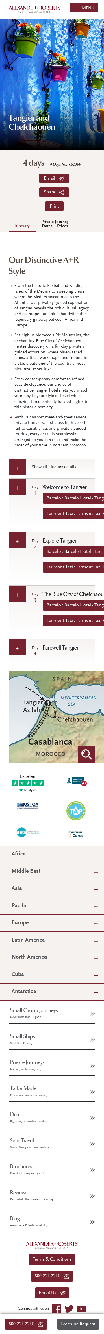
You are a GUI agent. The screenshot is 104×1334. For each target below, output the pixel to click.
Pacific (19, 906)
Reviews (31, 1195)
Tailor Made (28, 1091)
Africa (19, 854)
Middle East (26, 871)
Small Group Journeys (34, 1013)
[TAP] (76, 810)
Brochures (27, 1169)
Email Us (49, 1293)
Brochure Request (78, 1324)
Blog (29, 1221)
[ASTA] (28, 831)
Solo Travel (29, 1143)
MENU (87, 8)
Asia (17, 888)
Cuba (18, 974)
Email (51, 178)
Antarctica (24, 991)
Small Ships (22, 1039)
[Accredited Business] (76, 780)
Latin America (28, 940)
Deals (29, 1117)
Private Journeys (27, 1065)
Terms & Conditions (52, 1259)
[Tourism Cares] (76, 833)
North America (29, 957)
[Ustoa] (28, 805)
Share (51, 192)
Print (54, 206)
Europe (20, 923)
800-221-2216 (23, 1324)
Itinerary (22, 226)
